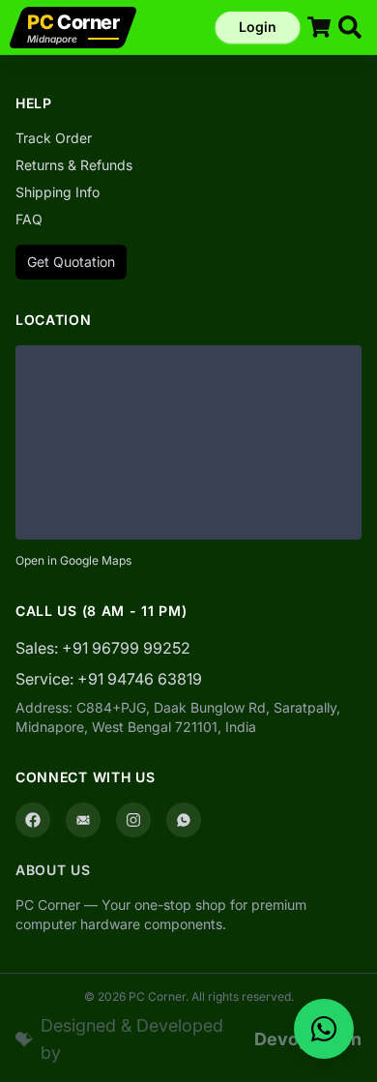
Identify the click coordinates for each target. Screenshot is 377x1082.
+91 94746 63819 (139, 678)
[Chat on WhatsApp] (324, 1029)
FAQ (29, 219)
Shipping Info (57, 192)
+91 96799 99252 (126, 648)
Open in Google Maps (73, 560)
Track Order (53, 138)
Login (257, 26)
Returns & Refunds (73, 165)
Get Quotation (71, 261)
